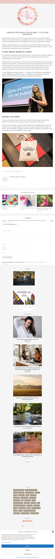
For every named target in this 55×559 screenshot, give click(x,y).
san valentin (17, 513)
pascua (28, 508)
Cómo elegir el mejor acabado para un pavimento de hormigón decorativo (27, 455)
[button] (53, 531)
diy (22, 500)
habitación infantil (18, 502)
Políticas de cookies (20, 557)
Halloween (26, 502)
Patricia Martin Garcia (17, 171)
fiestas (33, 500)
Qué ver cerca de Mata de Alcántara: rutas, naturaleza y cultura (27, 398)
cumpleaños (33, 495)
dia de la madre (24, 497)
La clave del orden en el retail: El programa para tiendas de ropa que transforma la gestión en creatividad (27, 369)
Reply (51, 220)
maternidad (29, 505)
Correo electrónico (4, 248)
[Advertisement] (27, 474)
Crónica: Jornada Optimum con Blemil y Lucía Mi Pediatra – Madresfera (24, 220)
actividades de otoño (19, 490)
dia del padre (33, 497)
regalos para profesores (29, 510)
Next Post (50, 186)
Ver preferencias (27, 554)
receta (15, 510)
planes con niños (36, 508)
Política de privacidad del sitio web (31, 557)
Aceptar (27, 546)
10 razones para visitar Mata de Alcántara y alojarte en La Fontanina (27, 427)
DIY (27, 30)
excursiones (27, 500)
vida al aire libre (34, 513)
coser (27, 495)
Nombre (4, 244)
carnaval (37, 492)
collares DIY (21, 495)
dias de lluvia (17, 500)
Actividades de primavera (31, 490)
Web (3, 252)
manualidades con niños (19, 505)
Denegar (27, 550)
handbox (33, 502)
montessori (36, 505)
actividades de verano (19, 492)
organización (22, 508)
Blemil (25, 72)
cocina (15, 495)
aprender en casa (30, 492)
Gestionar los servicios (6, 542)
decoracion (16, 497)
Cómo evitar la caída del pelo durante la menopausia (27, 340)
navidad (15, 508)
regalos (20, 510)
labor (38, 502)
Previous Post (6, 186)
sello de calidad (25, 513)
